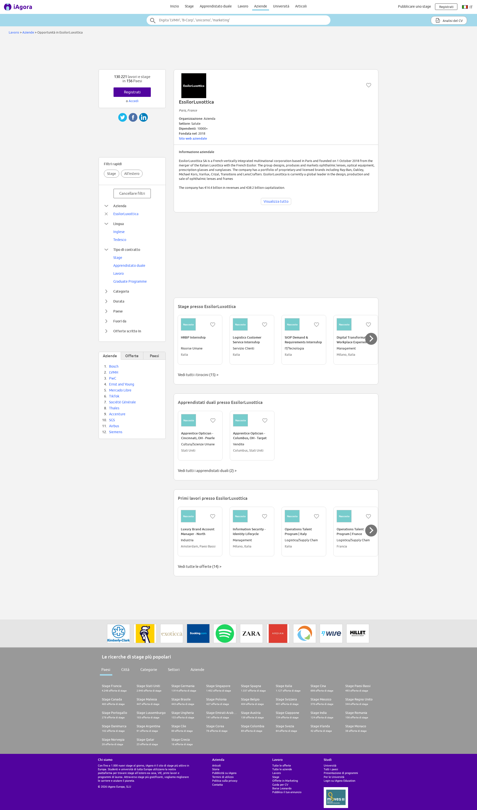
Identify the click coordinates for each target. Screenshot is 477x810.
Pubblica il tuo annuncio (286, 792)
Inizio (174, 6)
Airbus (114, 426)
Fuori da (119, 321)
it (471, 7)
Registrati (132, 92)
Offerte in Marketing (285, 780)
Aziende (260, 6)
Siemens (115, 432)
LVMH (113, 372)
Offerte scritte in (127, 331)
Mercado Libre (120, 390)
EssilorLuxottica (125, 214)
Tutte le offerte (281, 765)
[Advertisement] (238, 53)
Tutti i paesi (331, 769)
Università (281, 6)
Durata (118, 301)
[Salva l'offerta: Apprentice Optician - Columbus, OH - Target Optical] (265, 420)
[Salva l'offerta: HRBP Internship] (213, 325)
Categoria (121, 291)
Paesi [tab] (154, 355)
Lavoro (243, 6)
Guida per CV (280, 784)
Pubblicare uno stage (414, 6)
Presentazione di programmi (341, 772)
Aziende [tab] (110, 355)
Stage (189, 6)
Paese (118, 311)
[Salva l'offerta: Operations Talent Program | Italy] (316, 516)
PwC (112, 378)
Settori (174, 669)
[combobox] (238, 20)
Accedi (133, 101)
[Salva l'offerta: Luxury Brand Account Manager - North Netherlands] (213, 516)
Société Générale (122, 402)
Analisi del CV (452, 21)
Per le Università (334, 776)
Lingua (118, 224)
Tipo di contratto (126, 249)
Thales (114, 408)
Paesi (105, 669)
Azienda (119, 206)
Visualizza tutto (276, 201)
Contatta (217, 784)
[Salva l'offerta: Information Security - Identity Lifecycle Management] (265, 516)
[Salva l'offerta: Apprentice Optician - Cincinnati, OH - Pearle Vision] (213, 420)
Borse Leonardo (281, 788)
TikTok (114, 396)
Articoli (301, 6)
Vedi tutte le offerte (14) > (199, 566)
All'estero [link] (131, 174)
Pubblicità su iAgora (224, 772)
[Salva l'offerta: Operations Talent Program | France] (368, 516)
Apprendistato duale (216, 6)
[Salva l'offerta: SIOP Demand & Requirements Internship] (316, 325)
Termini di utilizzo (223, 776)
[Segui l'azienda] (369, 85)
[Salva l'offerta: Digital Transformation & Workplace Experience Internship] (368, 325)
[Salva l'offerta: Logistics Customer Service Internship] (265, 325)
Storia (215, 769)
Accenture (117, 414)
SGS (112, 420)
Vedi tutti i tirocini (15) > (198, 375)
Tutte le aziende (282, 769)
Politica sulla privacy (224, 780)
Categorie (148, 669)
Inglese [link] (119, 232)
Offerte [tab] (132, 355)
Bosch (114, 366)
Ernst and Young (121, 384)
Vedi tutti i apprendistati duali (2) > (207, 470)
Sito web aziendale (193, 138)
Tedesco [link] (119, 240)
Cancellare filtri (132, 193)
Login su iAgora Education (339, 780)
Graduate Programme (130, 281)
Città (125, 669)
